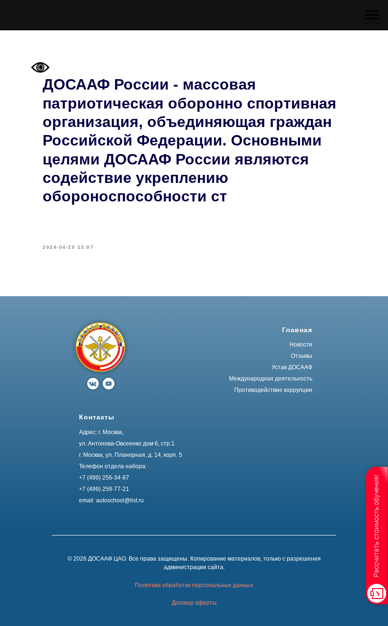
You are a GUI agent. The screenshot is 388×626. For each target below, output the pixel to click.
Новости (301, 344)
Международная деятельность (270, 378)
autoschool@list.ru (120, 500)
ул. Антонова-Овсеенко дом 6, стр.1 (127, 443)
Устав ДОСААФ (292, 367)
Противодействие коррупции (273, 390)
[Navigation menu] (372, 15)
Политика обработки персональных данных (194, 585)
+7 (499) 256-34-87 (104, 477)
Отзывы (301, 356)
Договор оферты (194, 602)
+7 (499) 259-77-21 (104, 489)
